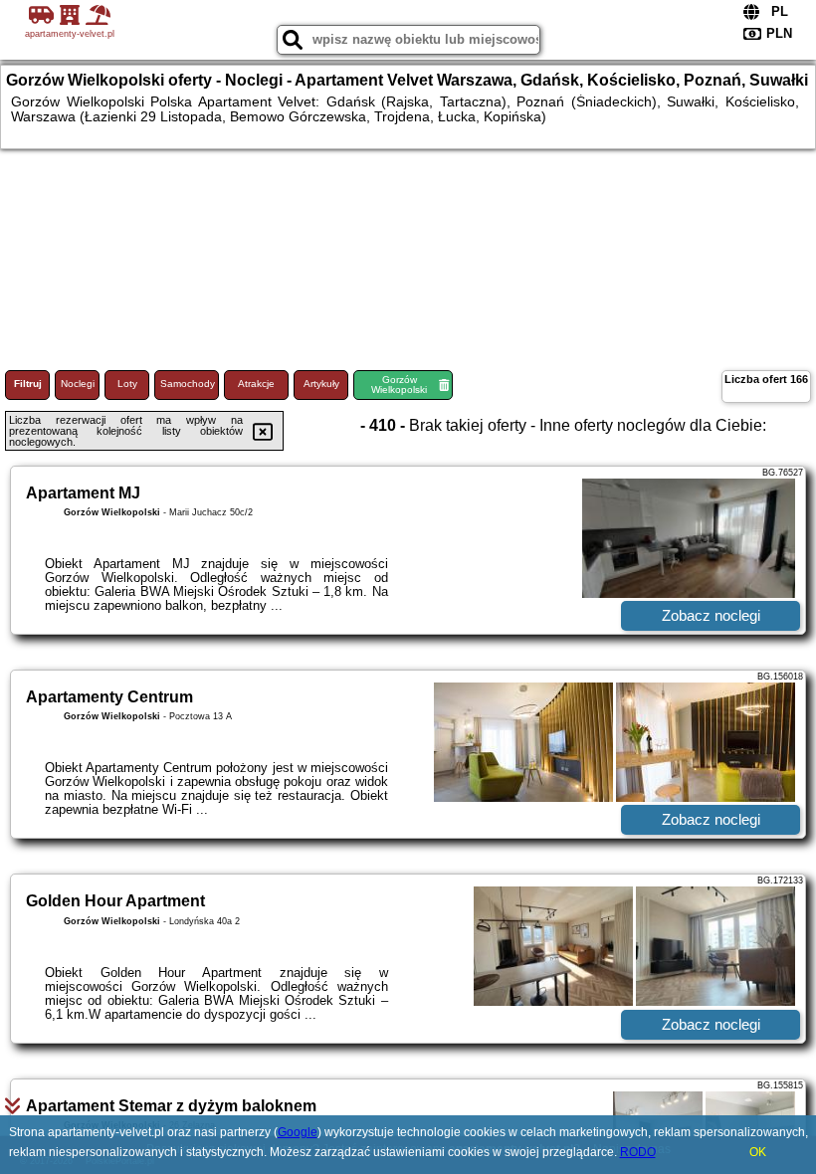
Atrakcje (256, 383)
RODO (638, 1152)
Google (297, 1132)
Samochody (187, 383)
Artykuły (321, 383)
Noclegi (78, 383)
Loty (127, 383)
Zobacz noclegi (711, 615)
